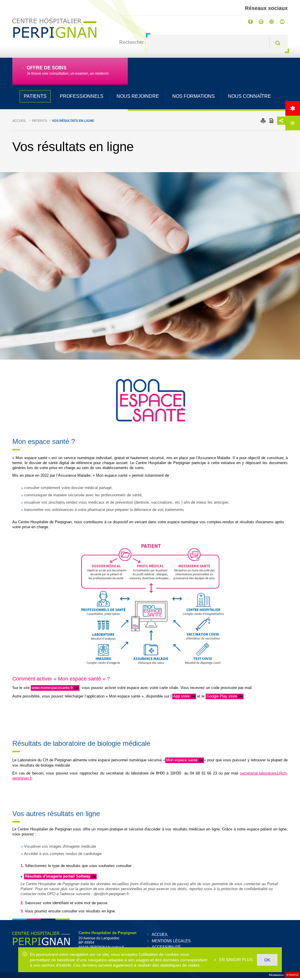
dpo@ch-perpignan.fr (111, 894)
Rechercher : (132, 42)
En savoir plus (235, 959)
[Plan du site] (292, 123)
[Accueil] (292, 108)
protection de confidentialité (244, 889)
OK (267, 960)
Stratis (292, 975)
